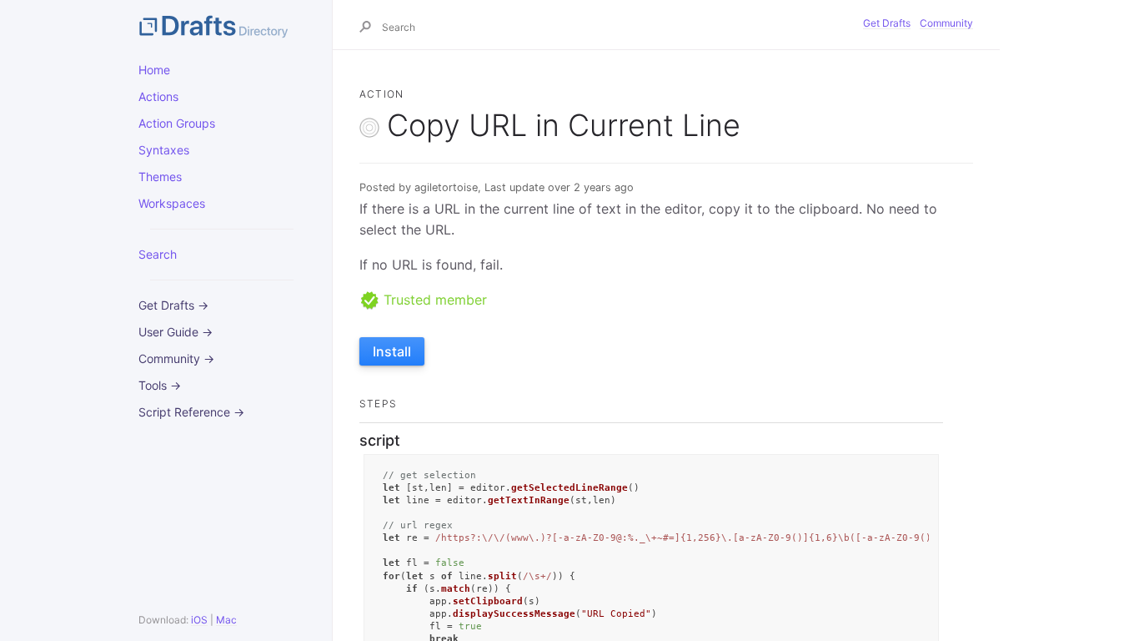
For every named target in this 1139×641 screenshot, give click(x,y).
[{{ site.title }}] (222, 25)
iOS (199, 619)
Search (157, 254)
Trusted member (433, 299)
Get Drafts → (173, 305)
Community (946, 23)
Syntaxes (163, 150)
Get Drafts (887, 23)
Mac (226, 619)
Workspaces (171, 203)
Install (392, 351)
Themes (160, 176)
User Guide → (175, 332)
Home (154, 70)
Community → (176, 358)
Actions (158, 96)
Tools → (159, 385)
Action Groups (176, 123)
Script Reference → (191, 412)
